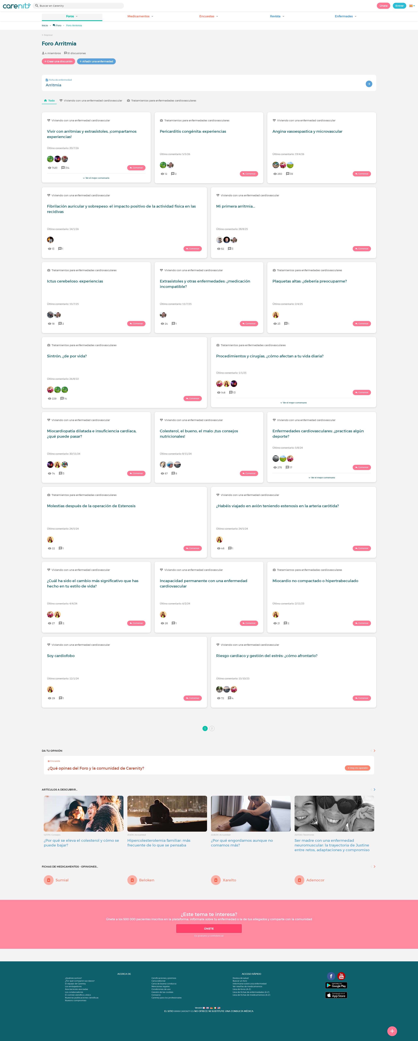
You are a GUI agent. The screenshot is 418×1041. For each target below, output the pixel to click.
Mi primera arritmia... (235, 206)
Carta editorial (158, 981)
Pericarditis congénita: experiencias (193, 131)
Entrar (399, 5)
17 (291, 467)
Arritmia (53, 85)
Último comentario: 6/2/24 (175, 603)
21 (278, 623)
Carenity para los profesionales (167, 997)
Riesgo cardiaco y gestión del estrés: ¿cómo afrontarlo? (266, 655)
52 (222, 248)
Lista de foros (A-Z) (242, 989)
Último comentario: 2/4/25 (288, 303)
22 (53, 548)
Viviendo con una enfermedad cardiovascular (93, 100)
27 (53, 623)
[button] (72, 17)
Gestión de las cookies (162, 992)
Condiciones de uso (161, 989)
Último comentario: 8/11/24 (176, 453)
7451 (54, 167)
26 (166, 623)
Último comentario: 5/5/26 (175, 154)
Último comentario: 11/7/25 (176, 303)
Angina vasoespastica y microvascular (307, 131)
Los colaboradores (74, 992)
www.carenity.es (184, 1011)
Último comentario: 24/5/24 (63, 528)
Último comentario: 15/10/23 (232, 678)
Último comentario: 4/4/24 (62, 603)
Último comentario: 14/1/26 (63, 228)
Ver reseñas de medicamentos (247, 986)
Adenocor (315, 880)
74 (53, 473)
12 (166, 173)
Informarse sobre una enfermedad (249, 983)
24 (166, 323)
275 (279, 467)
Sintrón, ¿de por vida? (67, 356)
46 (222, 548)
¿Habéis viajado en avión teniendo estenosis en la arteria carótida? (277, 506)
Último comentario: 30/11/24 (63, 453)
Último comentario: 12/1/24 (63, 678)
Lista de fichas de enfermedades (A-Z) (251, 992)
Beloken (146, 880)
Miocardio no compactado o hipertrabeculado (315, 581)
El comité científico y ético (78, 995)
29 (53, 698)
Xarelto (229, 880)
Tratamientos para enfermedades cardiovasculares (163, 100)
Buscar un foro (240, 981)
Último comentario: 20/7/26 (63, 147)
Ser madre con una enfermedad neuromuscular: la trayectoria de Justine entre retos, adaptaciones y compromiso (332, 845)
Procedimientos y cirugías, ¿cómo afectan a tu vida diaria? (269, 356)
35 (291, 173)
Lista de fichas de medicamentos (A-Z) (251, 995)
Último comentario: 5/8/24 (288, 447)
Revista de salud (241, 978)
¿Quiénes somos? (73, 978)
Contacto (156, 995)
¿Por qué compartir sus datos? (80, 981)
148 (223, 392)
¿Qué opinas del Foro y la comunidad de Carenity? (96, 768)
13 (53, 248)
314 (67, 167)
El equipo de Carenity (75, 983)
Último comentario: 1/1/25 (231, 372)
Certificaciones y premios (164, 978)
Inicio (45, 25)
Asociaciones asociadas (76, 989)
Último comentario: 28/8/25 (232, 228)
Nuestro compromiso (75, 1000)
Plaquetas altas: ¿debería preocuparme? (310, 281)
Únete (383, 5)
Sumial (62, 880)
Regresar (48, 35)
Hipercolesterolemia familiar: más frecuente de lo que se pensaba (158, 842)
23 (278, 323)
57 (166, 473)
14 (65, 398)
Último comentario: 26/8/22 (63, 378)
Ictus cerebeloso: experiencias (75, 281)
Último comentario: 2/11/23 (288, 603)
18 (53, 323)
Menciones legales (161, 986)
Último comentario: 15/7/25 (63, 303)
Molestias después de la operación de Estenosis (91, 506)
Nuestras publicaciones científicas (81, 997)
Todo (51, 100)
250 (279, 173)
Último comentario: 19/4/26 (288, 154)
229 (54, 398)
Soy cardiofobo (61, 655)
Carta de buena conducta (164, 983)
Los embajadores (73, 986)
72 (222, 698)
